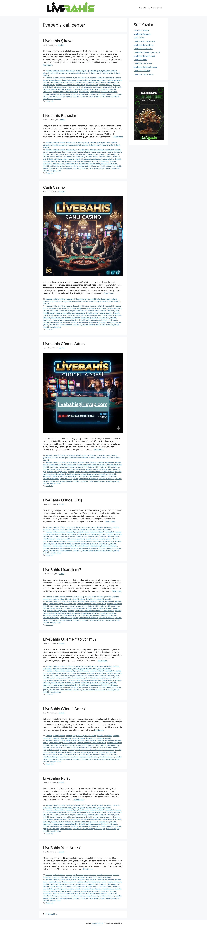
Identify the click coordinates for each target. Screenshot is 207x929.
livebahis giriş (70, 71)
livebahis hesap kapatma (92, 87)
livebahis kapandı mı (72, 89)
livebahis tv (77, 96)
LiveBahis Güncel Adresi (64, 708)
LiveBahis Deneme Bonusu (145, 67)
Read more (48, 65)
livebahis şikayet (95, 73)
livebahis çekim (93, 82)
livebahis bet (109, 78)
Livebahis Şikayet (58, 40)
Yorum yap (49, 101)
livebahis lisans (58, 92)
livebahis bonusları (69, 80)
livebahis (49, 71)
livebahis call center (84, 80)
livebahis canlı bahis (98, 80)
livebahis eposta (92, 85)
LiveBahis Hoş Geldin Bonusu (150, 8)
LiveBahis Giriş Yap (142, 71)
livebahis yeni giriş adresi (52, 99)
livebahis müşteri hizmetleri (78, 73)
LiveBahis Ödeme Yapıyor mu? (69, 639)
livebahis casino (81, 82)
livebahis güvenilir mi (75, 87)
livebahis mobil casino (109, 92)
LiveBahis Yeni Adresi (62, 847)
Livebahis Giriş (97, 923)
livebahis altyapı (71, 78)
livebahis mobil (95, 92)
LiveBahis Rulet (56, 778)
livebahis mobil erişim (51, 94)
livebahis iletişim (108, 87)
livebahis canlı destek (51, 82)
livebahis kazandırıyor (60, 73)
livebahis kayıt (104, 89)
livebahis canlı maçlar (67, 82)
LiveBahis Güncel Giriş (62, 500)
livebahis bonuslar (55, 80)
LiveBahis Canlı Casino (143, 74)
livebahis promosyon (106, 94)
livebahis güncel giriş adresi (100, 71)
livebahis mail (84, 92)
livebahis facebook (105, 85)
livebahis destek (49, 85)
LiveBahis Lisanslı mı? (62, 569)
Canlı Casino (54, 187)
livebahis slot (54, 96)
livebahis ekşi (80, 85)
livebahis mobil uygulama (69, 94)
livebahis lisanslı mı (71, 92)
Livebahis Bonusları (60, 115)
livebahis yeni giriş (112, 96)
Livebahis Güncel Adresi (64, 343)
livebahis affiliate (59, 71)
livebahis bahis (83, 78)
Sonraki (52, 914)
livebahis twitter (107, 73)
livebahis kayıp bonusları (89, 89)
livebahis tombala (66, 96)
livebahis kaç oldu (57, 89)
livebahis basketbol (97, 78)
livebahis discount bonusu (65, 85)
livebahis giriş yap (82, 71)
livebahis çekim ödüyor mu (109, 82)
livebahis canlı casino (114, 80)
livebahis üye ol (99, 96)
